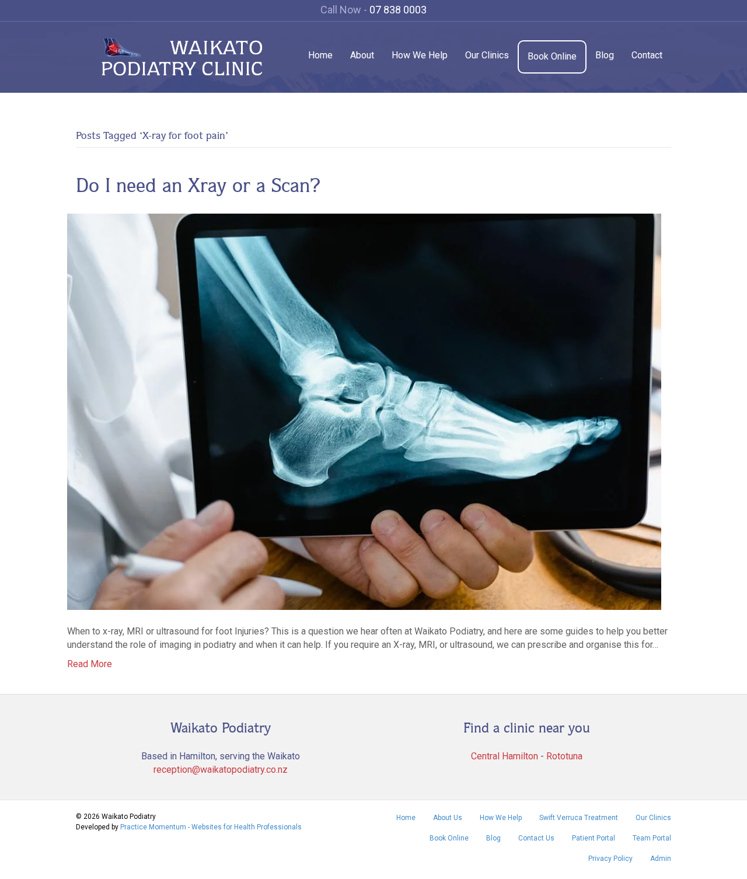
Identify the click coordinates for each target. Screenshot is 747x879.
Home (320, 55)
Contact (646, 55)
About (362, 55)
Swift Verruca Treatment (578, 818)
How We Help (420, 55)
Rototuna (564, 756)
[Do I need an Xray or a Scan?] (364, 410)
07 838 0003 (398, 10)
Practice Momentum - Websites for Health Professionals (211, 827)
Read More (89, 663)
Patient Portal (593, 838)
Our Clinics (487, 55)
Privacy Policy (610, 858)
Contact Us (536, 838)
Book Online (552, 56)
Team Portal (652, 838)
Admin (660, 858)
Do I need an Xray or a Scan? (198, 185)
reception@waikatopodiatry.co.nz (220, 769)
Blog (604, 55)
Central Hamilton (504, 756)
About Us (447, 818)
